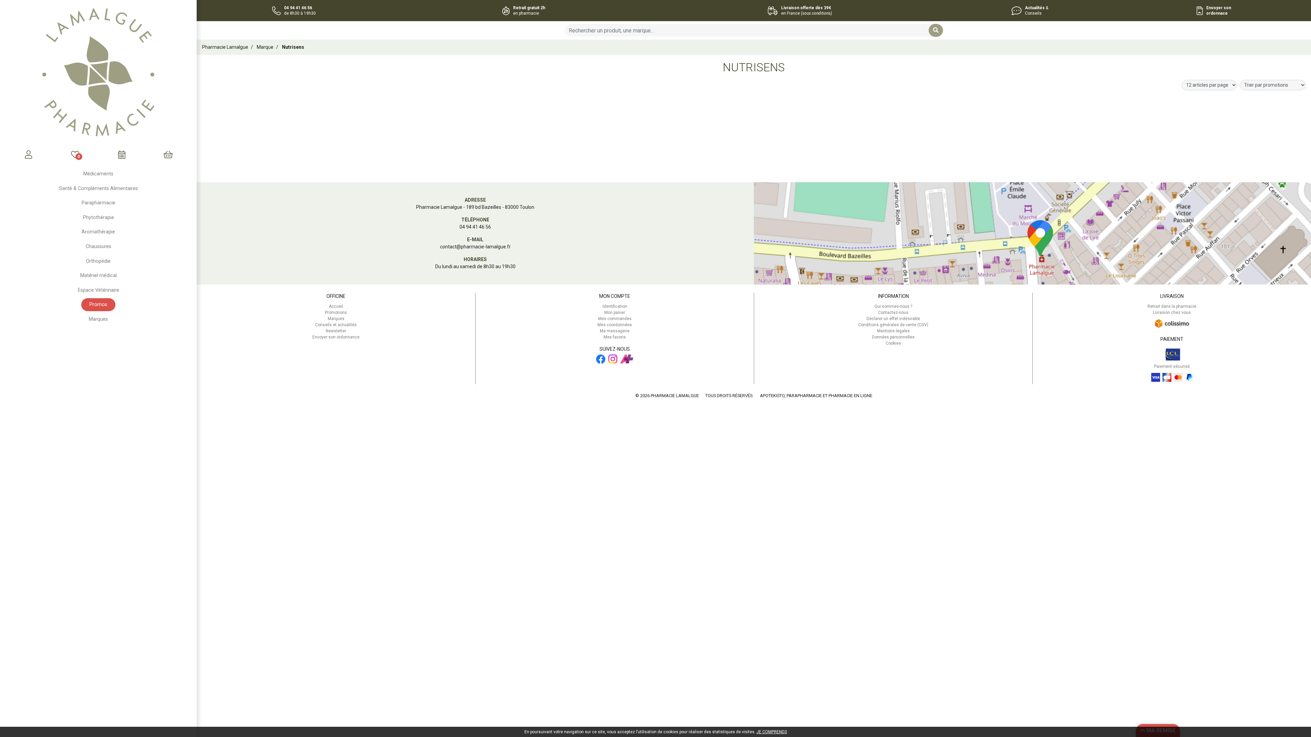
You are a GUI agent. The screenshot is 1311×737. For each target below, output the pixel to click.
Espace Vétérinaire (98, 290)
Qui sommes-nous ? (893, 306)
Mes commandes (615, 318)
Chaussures (98, 246)
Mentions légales (893, 331)
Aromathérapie (98, 232)
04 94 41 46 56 (475, 227)
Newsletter (336, 331)
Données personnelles (893, 337)
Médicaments (98, 174)
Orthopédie (98, 261)
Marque (265, 47)
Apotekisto (816, 395)
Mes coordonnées (614, 324)
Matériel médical (98, 275)
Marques (98, 319)
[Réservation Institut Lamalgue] (121, 154)
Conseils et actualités (336, 324)
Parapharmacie (98, 203)
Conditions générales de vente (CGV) (893, 324)
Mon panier (614, 312)
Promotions (336, 312)
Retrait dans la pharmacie (1171, 306)
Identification (615, 306)
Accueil (336, 306)
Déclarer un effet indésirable (893, 318)
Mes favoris (615, 337)
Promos (98, 304)
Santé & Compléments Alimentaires (98, 188)
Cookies (893, 343)
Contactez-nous (893, 312)
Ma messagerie (615, 331)
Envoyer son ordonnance (336, 337)
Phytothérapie (98, 217)
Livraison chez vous (1172, 312)
